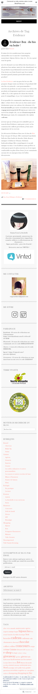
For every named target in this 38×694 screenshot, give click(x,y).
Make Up (8, 449)
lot (18, 662)
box (7, 197)
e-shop (7, 652)
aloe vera (6, 628)
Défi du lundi (10, 511)
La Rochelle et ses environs (15, 500)
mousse (17, 665)
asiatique (11, 631)
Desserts (8, 460)
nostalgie (11, 668)
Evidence (19, 197)
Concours (8, 508)
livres (15, 663)
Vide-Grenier (10, 537)
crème (6, 649)
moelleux (6, 665)
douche (28, 650)
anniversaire (20, 628)
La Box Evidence (7, 81)
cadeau (16, 638)
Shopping (6, 523)
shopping (22, 673)
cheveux (15, 642)
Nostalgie (8, 520)
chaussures (7, 642)
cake (31, 638)
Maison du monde (26, 663)
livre (10, 663)
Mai (33, 133)
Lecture (8, 491)
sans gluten (30, 670)
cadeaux (25, 638)
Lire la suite (5, 193)
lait (22, 659)
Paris (7, 503)
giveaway (9, 656)
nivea (29, 665)
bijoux (23, 631)
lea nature (28, 659)
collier (12, 646)
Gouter (7, 466)
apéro (28, 628)
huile (29, 657)
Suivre (7, 572)
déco (32, 650)
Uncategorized (8, 540)
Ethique (12, 197)
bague (16, 631)
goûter (18, 657)
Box (6, 529)
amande (12, 628)
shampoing (12, 673)
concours (23, 646)
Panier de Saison (11, 480)
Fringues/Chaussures (12, 531)
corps (32, 646)
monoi (11, 665)
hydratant (6, 659)
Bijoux (7, 526)
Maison (8, 534)
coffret (6, 646)
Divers (7, 514)
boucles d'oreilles (13, 634)
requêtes (21, 670)
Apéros (7, 457)
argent (5, 631)
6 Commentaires (30, 199)
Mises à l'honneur (11, 477)
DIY (6, 517)
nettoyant (23, 665)
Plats (7, 483)
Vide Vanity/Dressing (10, 543)
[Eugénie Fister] (19, 18)
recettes (14, 670)
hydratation (15, 659)
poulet (28, 668)
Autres (7, 497)
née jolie (18, 668)
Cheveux (8, 446)
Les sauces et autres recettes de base (18, 474)
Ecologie (6, 485)
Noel (5, 668)
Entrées (8, 463)
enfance (20, 653)
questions (6, 670)
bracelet (7, 638)
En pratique (9, 488)
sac (26, 670)
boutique (22, 634)
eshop (24, 653)
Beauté (11, 49)
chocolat (24, 641)
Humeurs (6, 505)
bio (4, 197)
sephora (5, 673)
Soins (7, 451)
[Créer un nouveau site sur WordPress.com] (19, 2)
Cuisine (6, 454)
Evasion (6, 494)
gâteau (24, 657)
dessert (20, 650)
